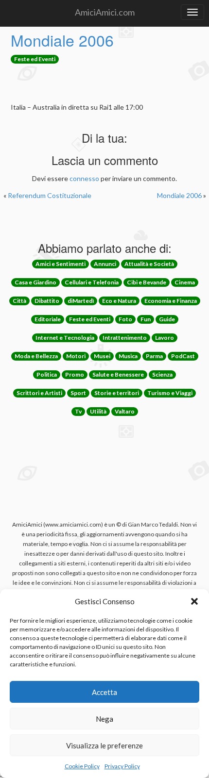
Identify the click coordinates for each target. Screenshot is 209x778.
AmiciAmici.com (105, 12)
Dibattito (47, 300)
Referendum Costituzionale (49, 195)
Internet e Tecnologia (64, 337)
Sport (78, 393)
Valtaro (125, 411)
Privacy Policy (122, 766)
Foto (125, 319)
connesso (84, 178)
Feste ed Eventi (34, 59)
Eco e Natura (119, 300)
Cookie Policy (82, 766)
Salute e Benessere (118, 374)
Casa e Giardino (35, 282)
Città (19, 300)
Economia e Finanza (170, 300)
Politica (46, 374)
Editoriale (48, 319)
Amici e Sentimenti (60, 263)
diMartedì (81, 300)
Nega (104, 718)
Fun (145, 319)
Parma (154, 356)
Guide (167, 319)
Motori (76, 356)
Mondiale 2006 (62, 40)
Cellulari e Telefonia (92, 282)
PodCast (183, 356)
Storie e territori (116, 393)
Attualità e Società (149, 263)
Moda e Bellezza (36, 356)
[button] (194, 601)
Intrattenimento (125, 337)
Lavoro (164, 337)
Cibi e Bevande (146, 282)
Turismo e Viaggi (169, 393)
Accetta (104, 692)
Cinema (184, 282)
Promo (74, 374)
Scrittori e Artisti (39, 393)
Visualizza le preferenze (104, 745)
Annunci (105, 263)
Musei (102, 356)
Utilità (98, 411)
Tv (78, 411)
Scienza (162, 374)
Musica (128, 356)
